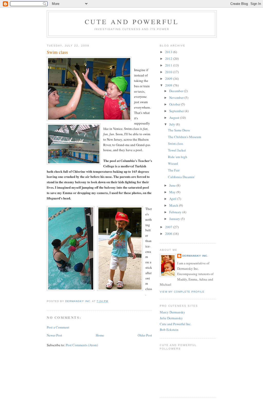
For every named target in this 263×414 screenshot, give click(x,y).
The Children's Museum (184, 136)
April (173, 198)
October (175, 104)
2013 (169, 52)
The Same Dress (179, 130)
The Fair (174, 170)
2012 (169, 58)
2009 (169, 78)
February (175, 212)
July (172, 124)
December (176, 91)
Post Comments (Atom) (82, 345)
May (172, 192)
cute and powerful (132, 21)
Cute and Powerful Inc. (175, 324)
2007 (169, 227)
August (174, 117)
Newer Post (54, 335)
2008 (169, 85)
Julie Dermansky (171, 318)
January (175, 218)
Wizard (173, 163)
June (172, 185)
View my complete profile (182, 291)
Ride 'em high (177, 157)
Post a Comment (58, 327)
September (177, 111)
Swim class (175, 143)
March (174, 205)
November (176, 97)
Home (100, 335)
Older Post (145, 335)
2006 (169, 233)
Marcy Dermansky (172, 312)
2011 (169, 65)
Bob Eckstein (169, 329)
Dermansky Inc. (195, 255)
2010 (169, 72)
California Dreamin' (181, 177)
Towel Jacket (177, 150)
